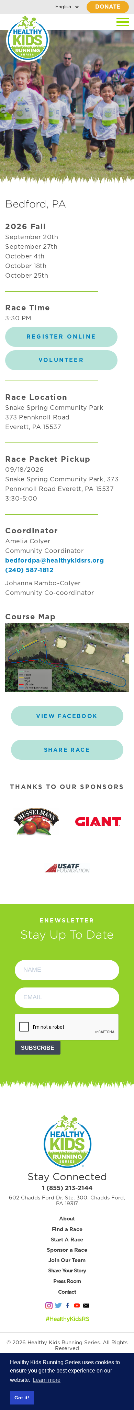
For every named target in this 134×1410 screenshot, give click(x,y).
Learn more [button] (46, 1380)
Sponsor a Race (67, 1250)
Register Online (61, 337)
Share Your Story (67, 1270)
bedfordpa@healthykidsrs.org (54, 561)
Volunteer (61, 360)
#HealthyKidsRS (67, 1319)
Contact (67, 1292)
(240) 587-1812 (29, 570)
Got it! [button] (21, 1397)
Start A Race (67, 1239)
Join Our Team (66, 1260)
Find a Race (67, 1229)
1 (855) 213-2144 (67, 1188)
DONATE (107, 7)
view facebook (67, 716)
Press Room (67, 1281)
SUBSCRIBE (37, 1048)
